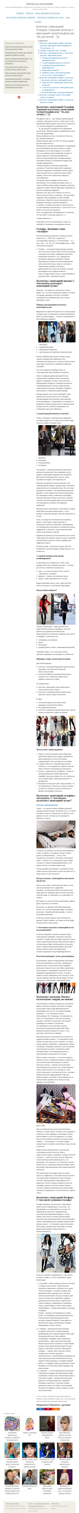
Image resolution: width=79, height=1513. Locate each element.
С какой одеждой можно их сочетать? (56, 63)
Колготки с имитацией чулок (47, 805)
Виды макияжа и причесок (47, 12)
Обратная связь (55, 1503)
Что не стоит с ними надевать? (53, 75)
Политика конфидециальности (36, 1506)
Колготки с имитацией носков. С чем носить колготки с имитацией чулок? (56, 54)
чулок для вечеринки (69, 1398)
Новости (29, 12)
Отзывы (38, 21)
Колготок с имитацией (48, 1398)
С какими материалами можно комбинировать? (53, 66)
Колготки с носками (41, 1401)
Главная (20, 12)
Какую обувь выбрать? (50, 70)
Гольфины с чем (59, 1398)
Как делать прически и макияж (20, 17)
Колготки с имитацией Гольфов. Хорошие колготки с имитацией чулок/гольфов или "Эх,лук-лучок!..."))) (56, 45)
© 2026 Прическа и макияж (12, 1503)
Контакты (30, 1503)
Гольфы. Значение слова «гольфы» (53, 50)
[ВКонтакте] (40, 1409)
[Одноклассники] (56, 1409)
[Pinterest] (48, 1409)
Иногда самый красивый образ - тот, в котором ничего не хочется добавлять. (19, 61)
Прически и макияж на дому (50, 17)
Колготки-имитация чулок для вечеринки (57, 92)
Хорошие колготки (59, 1396)
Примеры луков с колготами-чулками (56, 72)
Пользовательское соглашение (41, 1503)
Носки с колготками (52, 1401)
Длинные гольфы (62, 1401)
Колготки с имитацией (48, 1396)
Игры (67, 17)
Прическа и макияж (39, 4)
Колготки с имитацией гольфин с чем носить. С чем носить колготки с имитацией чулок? (57, 78)
